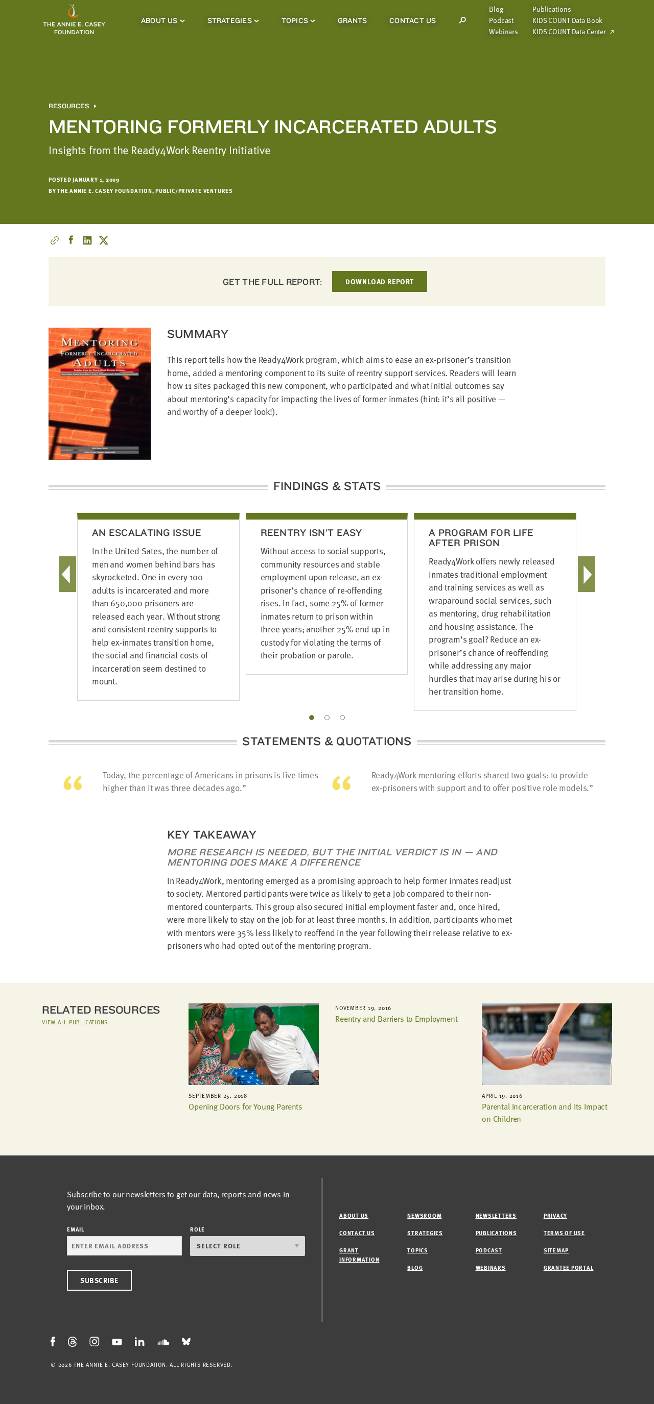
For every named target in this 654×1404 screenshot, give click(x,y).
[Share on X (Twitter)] (104, 240)
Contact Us (412, 20)
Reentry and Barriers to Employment (396, 1019)
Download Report (379, 281)
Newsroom (424, 1215)
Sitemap (556, 1250)
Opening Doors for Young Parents (245, 1106)
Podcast (501, 20)
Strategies (229, 20)
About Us (159, 20)
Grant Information (359, 1255)
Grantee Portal (569, 1267)
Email (75, 1229)
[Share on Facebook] (71, 240)
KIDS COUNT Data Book (567, 20)
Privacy (555, 1215)
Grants (352, 20)
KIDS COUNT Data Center (569, 31)
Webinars (503, 31)
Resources (69, 106)
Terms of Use (564, 1232)
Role (197, 1229)
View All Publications (75, 1022)
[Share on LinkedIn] (87, 240)
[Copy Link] (55, 240)
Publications (551, 9)
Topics (295, 20)
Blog (496, 9)
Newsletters (496, 1215)
